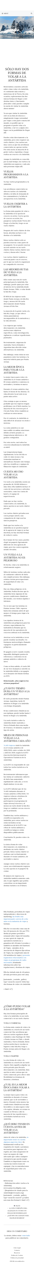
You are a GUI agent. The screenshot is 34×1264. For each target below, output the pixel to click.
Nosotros (17, 1253)
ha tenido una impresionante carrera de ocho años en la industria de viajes (16, 919)
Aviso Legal (17, 1248)
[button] (31, 13)
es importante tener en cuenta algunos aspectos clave (16, 1139)
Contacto (17, 1250)
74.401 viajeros (9, 745)
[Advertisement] (17, 51)
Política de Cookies (17, 1255)
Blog (18, 1206)
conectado (26, 1235)
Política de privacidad (17, 1258)
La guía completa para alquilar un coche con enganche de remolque (17, 1210)
